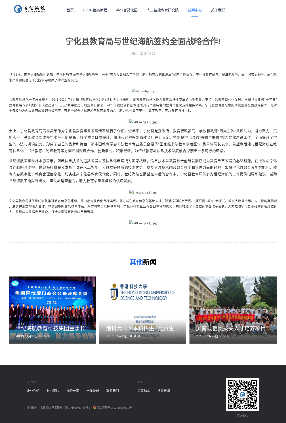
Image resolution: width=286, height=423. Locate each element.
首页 (70, 10)
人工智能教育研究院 (163, 10)
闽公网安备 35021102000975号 (114, 407)
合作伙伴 (92, 391)
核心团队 (53, 391)
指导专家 (73, 391)
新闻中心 (195, 10)
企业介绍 (33, 391)
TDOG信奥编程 (95, 10)
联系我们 (112, 391)
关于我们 (218, 10)
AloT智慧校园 (127, 10)
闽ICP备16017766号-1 (77, 407)
